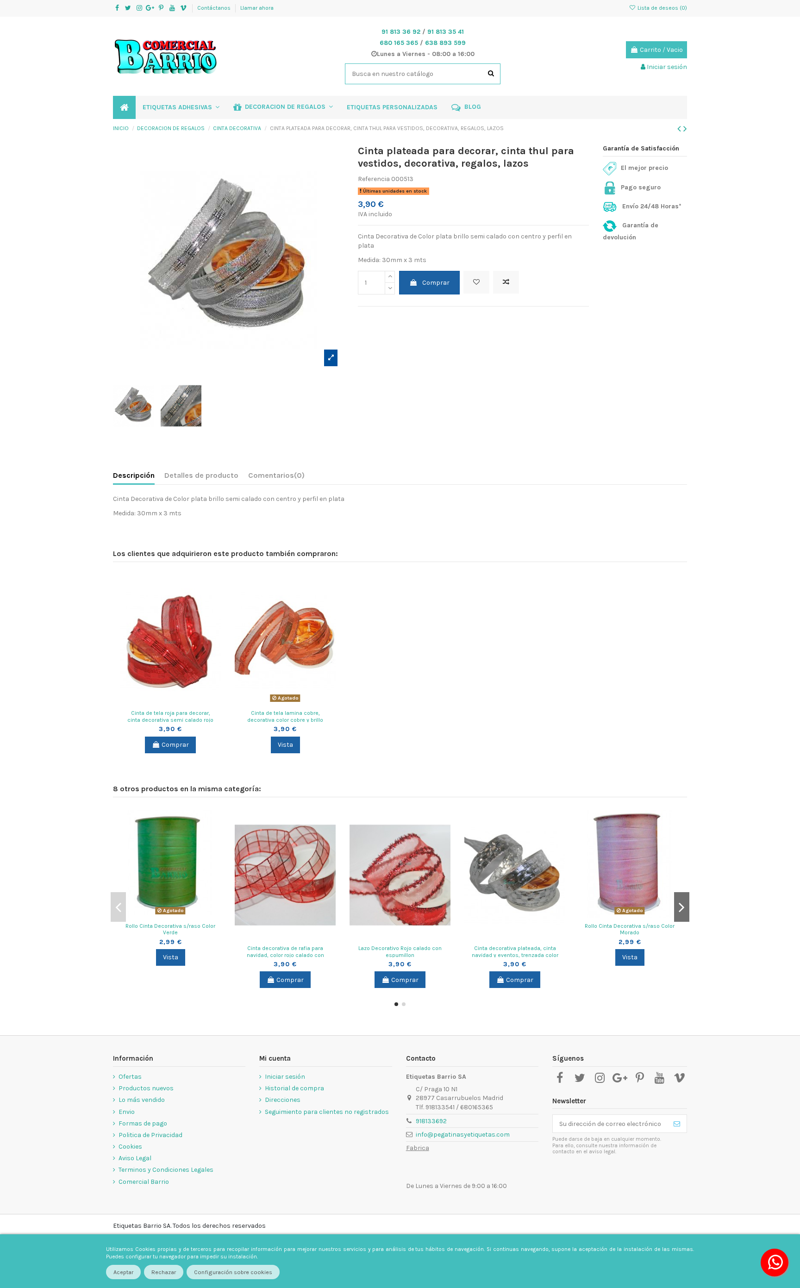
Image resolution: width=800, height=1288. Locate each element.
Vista (285, 745)
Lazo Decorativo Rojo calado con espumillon (400, 951)
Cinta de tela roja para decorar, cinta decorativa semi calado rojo (170, 716)
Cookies (130, 1146)
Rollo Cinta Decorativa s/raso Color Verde (170, 929)
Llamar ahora (257, 8)
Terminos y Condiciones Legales (166, 1170)
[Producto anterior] (680, 128)
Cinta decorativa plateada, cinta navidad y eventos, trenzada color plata (515, 955)
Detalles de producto (201, 475)
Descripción (134, 475)
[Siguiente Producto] (685, 128)
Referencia (374, 179)
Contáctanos (214, 8)
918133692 (431, 1121)
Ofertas (130, 1077)
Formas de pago (143, 1123)
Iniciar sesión (285, 1077)
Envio (127, 1112)
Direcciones (282, 1100)
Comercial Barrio (144, 1182)
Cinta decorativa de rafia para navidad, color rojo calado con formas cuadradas (285, 955)
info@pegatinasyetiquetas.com (463, 1134)
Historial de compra (294, 1088)
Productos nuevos (146, 1088)
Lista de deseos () (661, 8)
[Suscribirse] (677, 1123)
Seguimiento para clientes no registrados (327, 1112)
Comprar (436, 283)
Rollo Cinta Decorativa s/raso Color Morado (630, 929)
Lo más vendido (142, 1100)
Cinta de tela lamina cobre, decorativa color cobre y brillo (285, 716)
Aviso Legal (135, 1158)
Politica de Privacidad (150, 1135)
